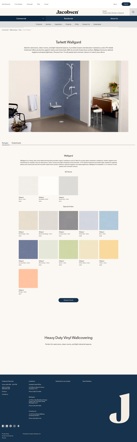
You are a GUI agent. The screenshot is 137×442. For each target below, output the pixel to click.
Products (39, 24)
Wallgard (68, 155)
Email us (4, 391)
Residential (68, 18)
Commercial (21, 18)
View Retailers (86, 381)
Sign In (115, 4)
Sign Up (126, 4)
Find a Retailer (18, 4)
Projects (68, 24)
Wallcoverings (13, 30)
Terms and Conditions (7, 436)
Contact (46, 4)
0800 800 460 (6, 389)
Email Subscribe (6, 4)
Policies (4, 438)
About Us (114, 18)
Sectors (48, 24)
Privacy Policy (5, 433)
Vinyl (20, 30)
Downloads (30, 4)
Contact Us (86, 24)
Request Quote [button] (68, 300)
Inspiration (58, 24)
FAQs (38, 4)
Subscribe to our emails (63, 381)
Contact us (5, 394)
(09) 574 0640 (6, 387)
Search (105, 11)
